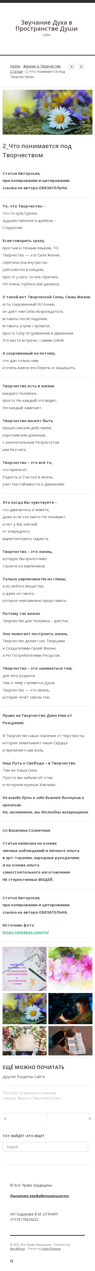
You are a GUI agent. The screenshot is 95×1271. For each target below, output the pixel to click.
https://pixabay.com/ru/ (26, 932)
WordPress (17, 1248)
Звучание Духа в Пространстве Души (46, 25)
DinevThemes (51, 1248)
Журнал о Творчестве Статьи (38, 1098)
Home (15, 66)
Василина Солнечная (40, 1093)
